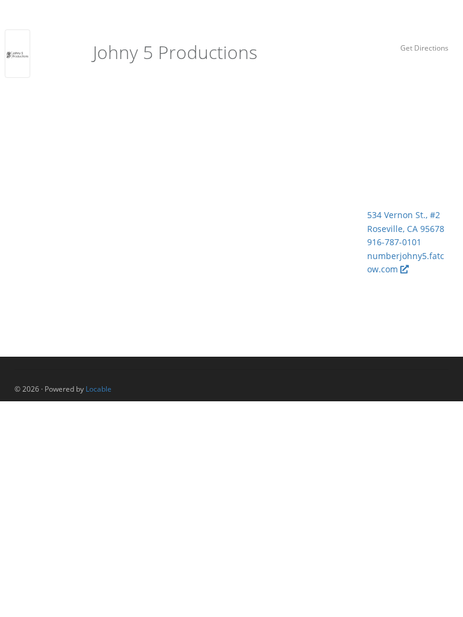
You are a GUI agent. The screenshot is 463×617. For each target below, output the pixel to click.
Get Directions (424, 47)
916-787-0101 (394, 242)
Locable (99, 388)
